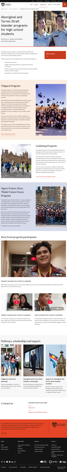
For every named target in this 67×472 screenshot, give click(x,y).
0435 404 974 (31, 407)
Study (31, 4)
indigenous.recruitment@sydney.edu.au (37, 412)
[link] (33, 1)
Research (36, 4)
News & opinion (57, 4)
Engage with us (43, 4)
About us (50, 4)
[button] (64, 4)
